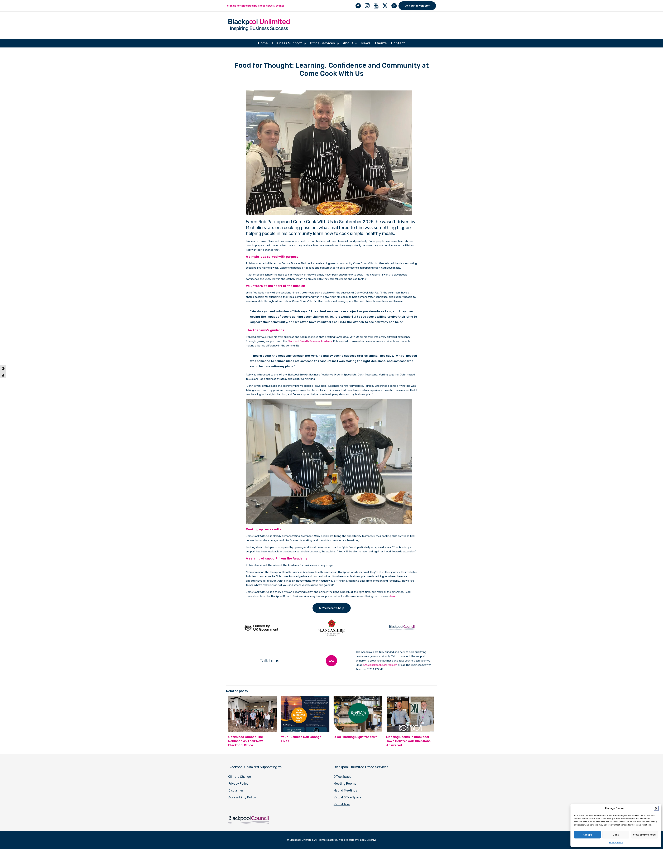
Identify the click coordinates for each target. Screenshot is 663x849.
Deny (616, 834)
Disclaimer (235, 790)
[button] (656, 808)
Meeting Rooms (345, 783)
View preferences (644, 834)
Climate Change (239, 777)
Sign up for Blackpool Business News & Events (255, 5)
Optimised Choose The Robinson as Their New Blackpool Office (245, 741)
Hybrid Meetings (345, 790)
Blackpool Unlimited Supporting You (256, 767)
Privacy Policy (616, 842)
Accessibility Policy (242, 797)
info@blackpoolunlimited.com (380, 665)
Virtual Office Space (347, 797)
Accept (587, 834)
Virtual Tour (342, 804)
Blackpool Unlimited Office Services (361, 767)
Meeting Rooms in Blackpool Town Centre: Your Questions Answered (408, 741)
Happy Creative (367, 839)
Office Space (342, 777)
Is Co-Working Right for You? (355, 737)
